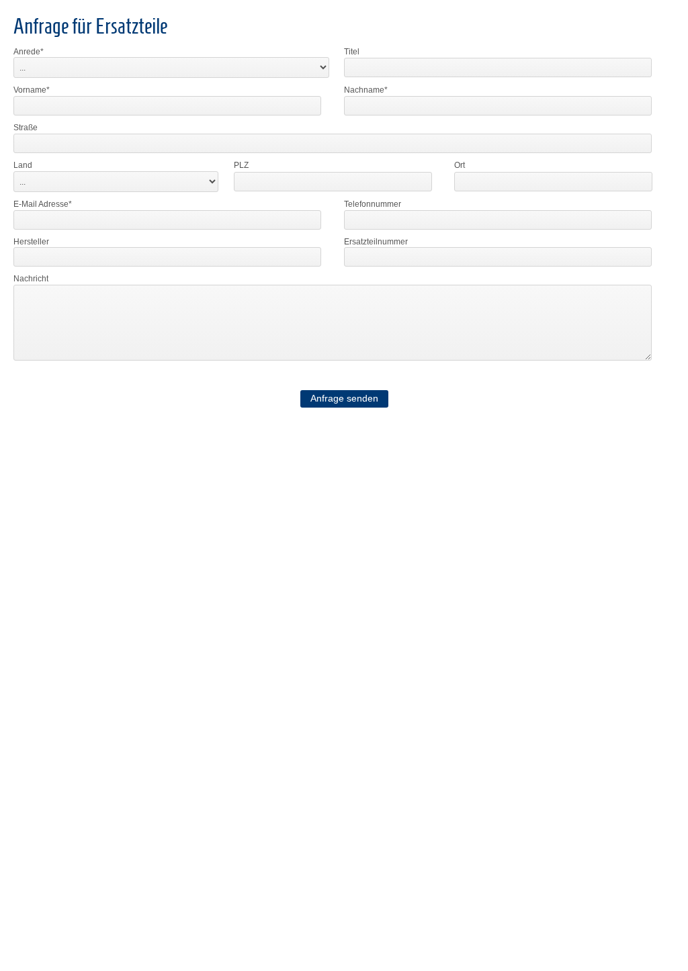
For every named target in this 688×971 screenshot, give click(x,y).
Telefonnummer (372, 204)
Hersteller (31, 241)
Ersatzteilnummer (376, 241)
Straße (25, 127)
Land (22, 165)
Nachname (364, 90)
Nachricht (30, 278)
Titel (351, 51)
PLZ (241, 165)
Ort (459, 165)
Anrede (26, 51)
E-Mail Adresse (41, 204)
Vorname (29, 90)
